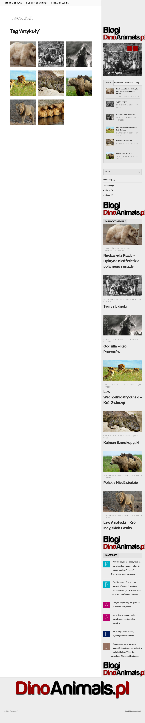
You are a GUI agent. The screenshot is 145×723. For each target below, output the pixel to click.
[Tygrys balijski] (122, 59)
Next (135, 48)
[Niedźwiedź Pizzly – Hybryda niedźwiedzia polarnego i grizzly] (122, 245)
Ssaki (107, 195)
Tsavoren (22, 17)
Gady (107, 190)
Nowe (108, 83)
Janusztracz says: (120, 644)
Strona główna (14, 3)
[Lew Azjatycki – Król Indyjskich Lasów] (122, 512)
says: (115, 615)
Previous (129, 48)
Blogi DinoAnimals (37, 3)
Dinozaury (107, 179)
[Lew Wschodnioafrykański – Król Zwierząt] (122, 381)
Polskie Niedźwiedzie (124, 153)
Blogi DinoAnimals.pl (133, 711)
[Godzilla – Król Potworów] (122, 336)
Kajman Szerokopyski (124, 140)
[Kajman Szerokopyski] (122, 432)
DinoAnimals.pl (60, 3)
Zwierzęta (107, 186)
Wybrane (129, 83)
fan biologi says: (120, 632)
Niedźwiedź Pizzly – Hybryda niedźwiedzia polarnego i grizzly (127, 91)
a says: (116, 603)
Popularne (118, 83)
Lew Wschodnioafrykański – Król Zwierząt (122, 397)
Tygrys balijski (114, 73)
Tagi (137, 83)
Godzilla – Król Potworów (125, 114)
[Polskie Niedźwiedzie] (122, 472)
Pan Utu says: (119, 562)
